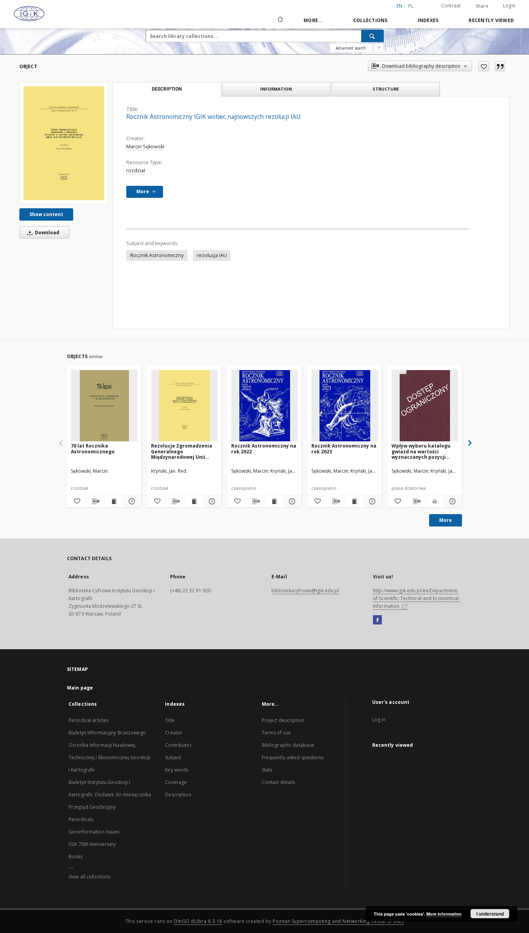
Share (482, 6)
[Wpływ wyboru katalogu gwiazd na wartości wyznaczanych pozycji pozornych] (425, 406)
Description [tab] (167, 89)
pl (411, 6)
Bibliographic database (288, 745)
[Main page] (280, 20)
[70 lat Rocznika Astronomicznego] (104, 406)
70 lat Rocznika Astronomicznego (93, 448)
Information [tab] (276, 89)
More (445, 520)
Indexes (428, 20)
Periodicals (81, 819)
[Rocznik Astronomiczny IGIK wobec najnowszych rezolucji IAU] (64, 143)
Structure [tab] (386, 89)
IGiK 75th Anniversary (92, 844)
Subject (173, 757)
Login (509, 5)
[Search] (372, 36)
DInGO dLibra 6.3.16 (198, 921)
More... (313, 20)
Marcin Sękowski (145, 146)
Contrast (451, 5)
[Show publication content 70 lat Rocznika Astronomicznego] (114, 501)
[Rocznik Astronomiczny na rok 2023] (345, 406)
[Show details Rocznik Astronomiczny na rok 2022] (291, 501)
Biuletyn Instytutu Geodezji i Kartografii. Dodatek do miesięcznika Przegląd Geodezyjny (110, 794)
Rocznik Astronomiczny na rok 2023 (343, 448)
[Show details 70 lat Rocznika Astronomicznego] (131, 501)
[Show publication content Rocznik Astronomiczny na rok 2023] (354, 501)
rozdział (135, 170)
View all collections (89, 876)
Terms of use (276, 732)
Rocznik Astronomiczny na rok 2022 (263, 448)
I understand (490, 913)
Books (76, 856)
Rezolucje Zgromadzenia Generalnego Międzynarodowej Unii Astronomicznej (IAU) (181, 451)
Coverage (176, 782)
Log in (379, 719)
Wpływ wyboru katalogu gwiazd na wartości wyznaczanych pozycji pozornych (421, 451)
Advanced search (351, 48)
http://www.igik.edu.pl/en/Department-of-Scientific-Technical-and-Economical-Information (416, 598)
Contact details (278, 782)
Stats (267, 770)
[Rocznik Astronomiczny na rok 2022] (264, 406)
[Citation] (500, 66)
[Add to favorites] (483, 66)
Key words (176, 770)
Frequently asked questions (292, 757)
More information (444, 914)
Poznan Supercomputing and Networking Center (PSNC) (338, 921)
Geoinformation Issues (94, 831)
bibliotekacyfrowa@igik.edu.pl (305, 590)
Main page (80, 687)
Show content (46, 214)
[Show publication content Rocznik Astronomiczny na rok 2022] (274, 501)
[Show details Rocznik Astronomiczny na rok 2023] (371, 501)
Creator (173, 732)
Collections (370, 20)
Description (178, 794)
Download (46, 232)
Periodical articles (88, 720)
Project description (283, 720)
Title (170, 720)
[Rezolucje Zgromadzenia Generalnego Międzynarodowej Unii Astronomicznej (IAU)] (184, 406)
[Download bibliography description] (95, 501)
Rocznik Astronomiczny (157, 255)
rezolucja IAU (212, 255)
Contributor (178, 745)
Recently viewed (491, 20)
